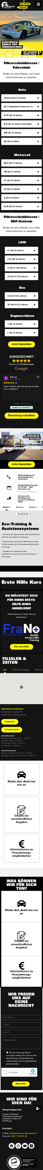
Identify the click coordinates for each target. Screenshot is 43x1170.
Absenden (21, 1084)
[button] (38, 4)
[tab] (6, 507)
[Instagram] (18, 1146)
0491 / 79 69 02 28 (19, 1136)
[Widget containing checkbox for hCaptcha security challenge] (19, 1072)
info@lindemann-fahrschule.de (23, 1133)
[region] (21, 34)
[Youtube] (25, 1146)
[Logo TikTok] (31, 1146)
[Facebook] (12, 1146)
